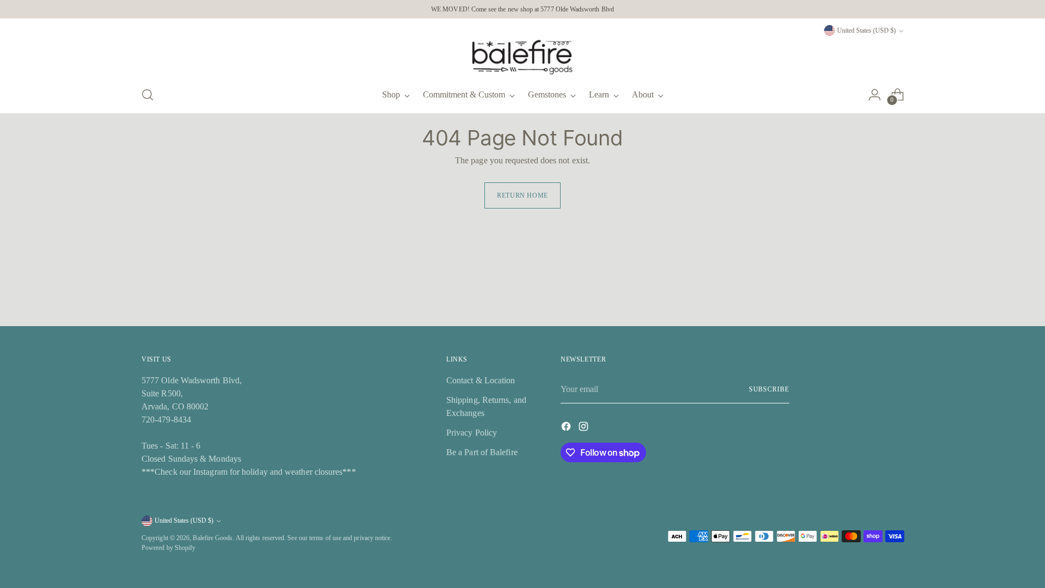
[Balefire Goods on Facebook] (567, 428)
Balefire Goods (212, 538)
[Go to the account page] (875, 95)
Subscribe (769, 389)
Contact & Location (480, 380)
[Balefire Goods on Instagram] (584, 428)
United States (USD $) (866, 30)
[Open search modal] (147, 95)
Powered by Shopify (168, 548)
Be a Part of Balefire (482, 452)
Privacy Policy (471, 432)
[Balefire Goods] (522, 57)
